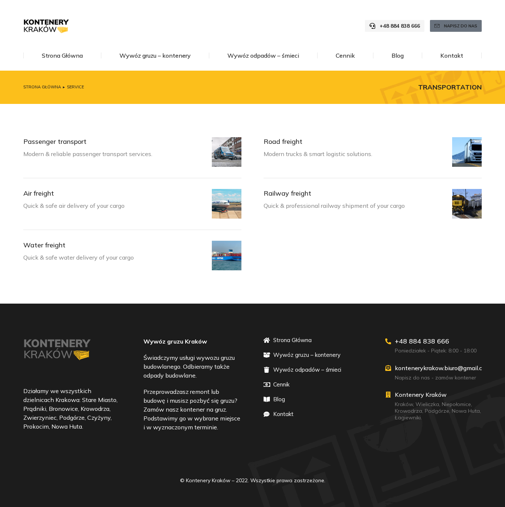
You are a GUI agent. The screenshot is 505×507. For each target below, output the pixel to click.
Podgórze (437, 411)
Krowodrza (408, 411)
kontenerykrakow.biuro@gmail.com (443, 368)
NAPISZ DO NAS (460, 25)
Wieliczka (427, 404)
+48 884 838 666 (400, 26)
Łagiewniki (408, 417)
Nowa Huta (466, 411)
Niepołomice (456, 404)
